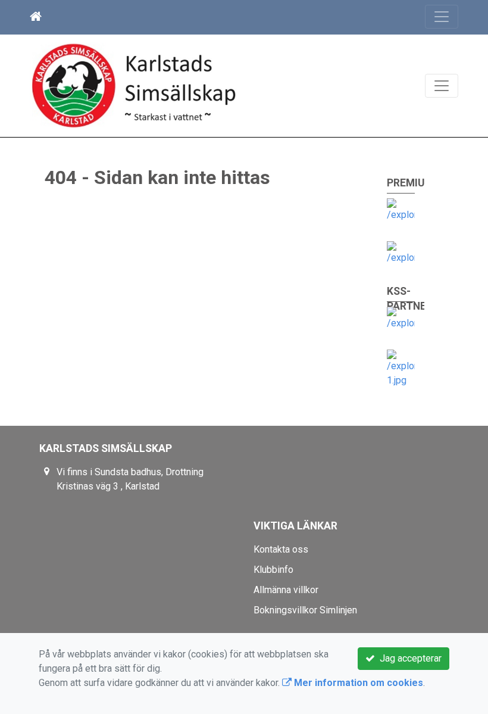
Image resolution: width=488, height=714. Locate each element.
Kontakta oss (281, 549)
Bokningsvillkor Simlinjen (305, 610)
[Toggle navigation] (441, 17)
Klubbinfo (273, 569)
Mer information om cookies (357, 682)
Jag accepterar (408, 658)
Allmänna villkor (286, 589)
